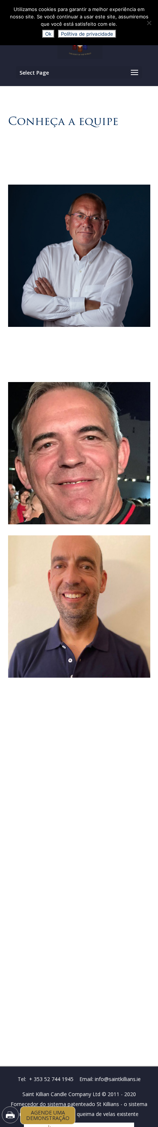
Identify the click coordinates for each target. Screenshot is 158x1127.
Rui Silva (79, 667)
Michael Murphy (79, 316)
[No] (148, 22)
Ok (48, 34)
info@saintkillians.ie (118, 1079)
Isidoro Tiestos (79, 514)
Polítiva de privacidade (87, 34)
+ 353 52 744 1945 (51, 1079)
